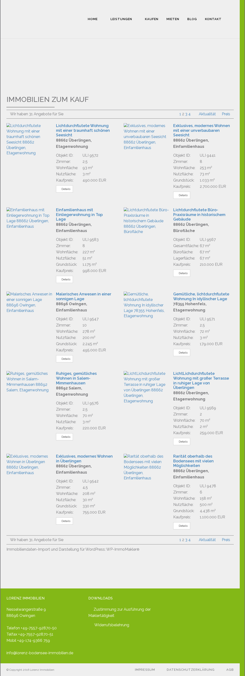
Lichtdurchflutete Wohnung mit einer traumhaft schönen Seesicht (83, 130)
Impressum (145, 669)
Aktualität (208, 114)
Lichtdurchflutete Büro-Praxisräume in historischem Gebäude (199, 215)
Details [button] (65, 189)
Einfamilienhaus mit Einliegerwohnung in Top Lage (79, 215)
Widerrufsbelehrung (111, 625)
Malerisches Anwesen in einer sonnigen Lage (83, 296)
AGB (230, 669)
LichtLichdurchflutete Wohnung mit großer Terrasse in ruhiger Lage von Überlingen (201, 380)
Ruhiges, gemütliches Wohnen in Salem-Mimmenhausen (76, 378)
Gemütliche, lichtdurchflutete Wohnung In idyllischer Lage (201, 296)
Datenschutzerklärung (191, 669)
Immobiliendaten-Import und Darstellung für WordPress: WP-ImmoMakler (72, 549)
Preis (226, 114)
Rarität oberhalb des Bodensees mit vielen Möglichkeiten (193, 461)
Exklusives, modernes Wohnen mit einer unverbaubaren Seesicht (201, 130)
